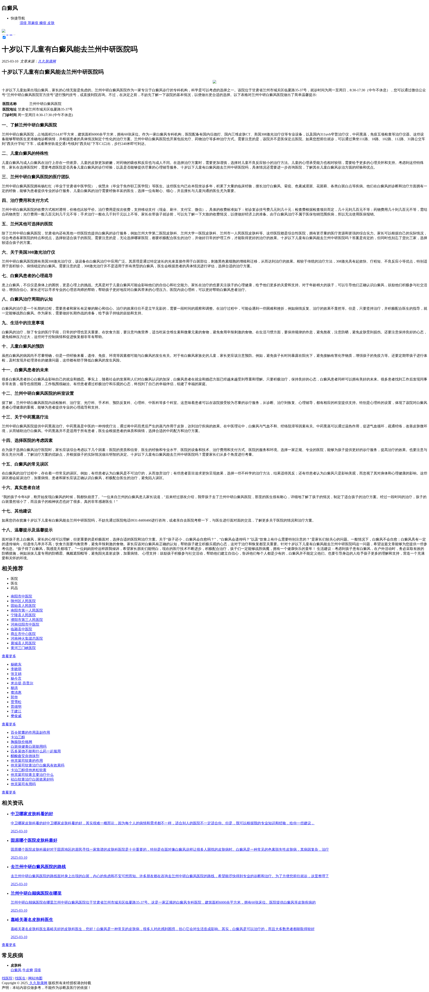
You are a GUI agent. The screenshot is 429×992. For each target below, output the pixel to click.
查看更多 (9, 656)
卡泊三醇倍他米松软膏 (28, 770)
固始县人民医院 (23, 606)
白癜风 (11, 34)
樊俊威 (16, 716)
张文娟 (16, 674)
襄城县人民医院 (23, 643)
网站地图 (35, 978)
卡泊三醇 (18, 737)
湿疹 (37, 970)
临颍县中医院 (21, 629)
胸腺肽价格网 (21, 742)
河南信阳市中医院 (25, 624)
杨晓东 (16, 664)
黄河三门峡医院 (23, 648)
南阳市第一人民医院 (27, 610)
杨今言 (16, 678)
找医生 (20, 978)
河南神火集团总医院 (27, 638)
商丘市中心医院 (23, 634)
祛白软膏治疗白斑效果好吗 (32, 779)
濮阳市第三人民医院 (27, 620)
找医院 (7, 978)
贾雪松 (16, 702)
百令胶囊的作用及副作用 (30, 732)
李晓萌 (16, 669)
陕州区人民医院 (23, 601)
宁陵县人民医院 (23, 615)
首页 (7, 34)
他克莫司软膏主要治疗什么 (32, 775)
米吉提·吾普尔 (22, 683)
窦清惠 (16, 692)
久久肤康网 (47, 61)
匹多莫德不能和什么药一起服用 (36, 751)
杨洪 (14, 688)
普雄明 (16, 706)
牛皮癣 (27, 970)
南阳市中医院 (21, 596)
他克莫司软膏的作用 (27, 760)
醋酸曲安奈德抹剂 (25, 756)
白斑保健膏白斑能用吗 (28, 746)
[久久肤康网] (3, 31)
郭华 (14, 697)
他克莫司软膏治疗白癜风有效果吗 (37, 765)
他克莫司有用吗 (23, 784)
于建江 (16, 711)
